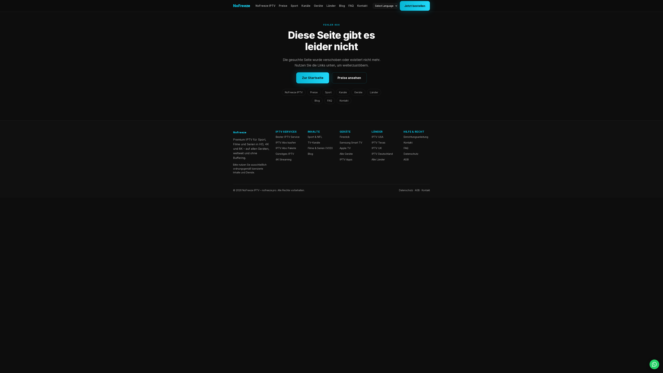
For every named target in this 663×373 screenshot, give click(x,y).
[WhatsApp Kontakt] (654, 364)
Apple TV (345, 148)
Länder (331, 5)
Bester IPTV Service (288, 136)
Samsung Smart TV (351, 142)
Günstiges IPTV (285, 153)
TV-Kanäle (314, 142)
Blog (342, 5)
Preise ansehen (349, 78)
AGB (406, 159)
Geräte (318, 5)
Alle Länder (378, 159)
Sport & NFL (315, 136)
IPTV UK (377, 148)
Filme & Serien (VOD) (320, 148)
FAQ (351, 5)
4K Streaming (283, 159)
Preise (283, 5)
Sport (294, 5)
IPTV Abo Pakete (286, 148)
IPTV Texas (378, 142)
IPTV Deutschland (382, 153)
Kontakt (362, 5)
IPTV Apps (346, 159)
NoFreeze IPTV (265, 5)
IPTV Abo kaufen (286, 142)
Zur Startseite (312, 78)
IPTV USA (377, 136)
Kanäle (305, 5)
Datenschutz (410, 153)
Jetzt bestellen (414, 6)
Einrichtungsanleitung (415, 136)
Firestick (345, 136)
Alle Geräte (346, 153)
